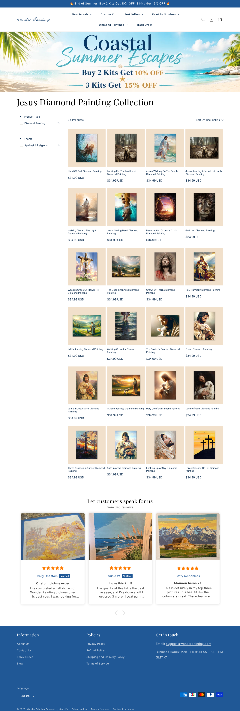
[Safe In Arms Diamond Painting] (126, 445)
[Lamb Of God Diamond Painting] (204, 385)
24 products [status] (76, 119)
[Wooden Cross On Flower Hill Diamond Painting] (87, 266)
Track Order (25, 656)
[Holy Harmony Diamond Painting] (204, 266)
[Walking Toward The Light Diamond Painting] (87, 207)
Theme (27, 138)
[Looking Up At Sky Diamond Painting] (165, 445)
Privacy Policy (95, 643)
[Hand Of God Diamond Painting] (87, 148)
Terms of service (100, 709)
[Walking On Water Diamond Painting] (126, 326)
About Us (23, 643)
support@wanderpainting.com (188, 644)
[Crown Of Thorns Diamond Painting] (165, 266)
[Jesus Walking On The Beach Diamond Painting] (165, 148)
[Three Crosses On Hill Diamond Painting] (204, 445)
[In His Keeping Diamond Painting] (87, 326)
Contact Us (24, 650)
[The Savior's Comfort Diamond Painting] (165, 326)
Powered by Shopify (57, 709)
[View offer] (120, 62)
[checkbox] (41, 123)
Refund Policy (95, 650)
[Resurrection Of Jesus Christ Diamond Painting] (165, 207)
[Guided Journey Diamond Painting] (126, 385)
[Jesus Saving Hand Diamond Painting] (126, 207)
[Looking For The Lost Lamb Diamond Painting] (126, 148)
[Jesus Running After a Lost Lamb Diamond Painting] (204, 148)
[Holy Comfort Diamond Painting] (165, 385)
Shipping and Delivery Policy (105, 656)
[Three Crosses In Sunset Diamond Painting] (87, 445)
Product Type (31, 116)
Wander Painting (36, 709)
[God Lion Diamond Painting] (204, 207)
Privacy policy (79, 709)
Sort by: (208, 119)
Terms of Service (97, 663)
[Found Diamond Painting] (204, 326)
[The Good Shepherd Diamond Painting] (126, 266)
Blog (20, 663)
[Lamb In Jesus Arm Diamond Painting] (87, 385)
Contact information (124, 709)
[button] (203, 19)
